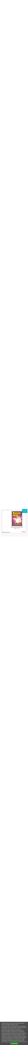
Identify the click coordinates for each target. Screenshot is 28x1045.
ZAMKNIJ (25, 510)
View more (24, 1041)
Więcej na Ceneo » (6, 532)
